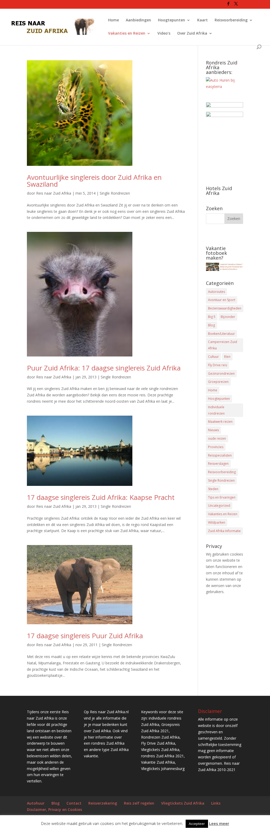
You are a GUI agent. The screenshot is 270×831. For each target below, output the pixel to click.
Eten (227, 356)
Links (215, 803)
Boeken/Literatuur (221, 333)
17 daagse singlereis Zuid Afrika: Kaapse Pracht (101, 497)
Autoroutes (216, 291)
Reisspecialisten (220, 455)
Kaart (202, 20)
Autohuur (36, 803)
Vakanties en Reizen (126, 33)
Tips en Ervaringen (221, 497)
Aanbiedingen (138, 20)
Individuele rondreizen (216, 410)
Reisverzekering (102, 803)
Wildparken (216, 522)
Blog (211, 325)
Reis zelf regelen (139, 803)
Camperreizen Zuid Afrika (222, 345)
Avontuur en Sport (221, 300)
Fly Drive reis (217, 365)
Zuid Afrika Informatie (224, 531)
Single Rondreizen (115, 193)
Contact (73, 803)
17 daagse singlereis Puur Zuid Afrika (85, 635)
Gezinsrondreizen (221, 373)
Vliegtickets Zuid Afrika (182, 803)
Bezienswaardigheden (224, 308)
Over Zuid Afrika (192, 33)
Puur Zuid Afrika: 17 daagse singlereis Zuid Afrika (104, 368)
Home (113, 20)
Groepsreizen (218, 381)
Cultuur (213, 356)
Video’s (163, 33)
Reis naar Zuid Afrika (53, 193)
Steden (213, 489)
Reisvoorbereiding (231, 20)
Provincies (215, 447)
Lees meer (219, 823)
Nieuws (213, 430)
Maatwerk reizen (220, 421)
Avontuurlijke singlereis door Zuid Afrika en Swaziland (94, 180)
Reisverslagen (218, 463)
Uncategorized (219, 505)
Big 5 (211, 316)
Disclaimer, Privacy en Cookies (54, 809)
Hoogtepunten (171, 20)
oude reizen (217, 438)
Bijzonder (228, 316)
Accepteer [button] (197, 823)
